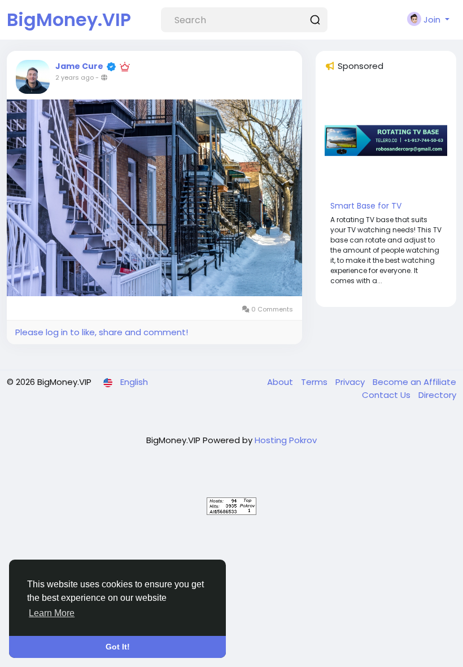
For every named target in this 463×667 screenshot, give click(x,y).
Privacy (351, 382)
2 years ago (74, 77)
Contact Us (387, 395)
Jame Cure (79, 66)
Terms (315, 382)
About (281, 382)
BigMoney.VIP (69, 19)
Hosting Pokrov (286, 440)
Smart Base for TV (365, 205)
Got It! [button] (118, 646)
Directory (437, 395)
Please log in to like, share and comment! (101, 332)
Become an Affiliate (414, 382)
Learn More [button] (52, 613)
